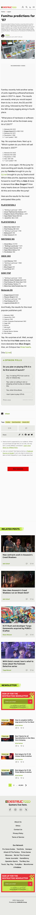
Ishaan (7, 35)
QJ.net (4, 174)
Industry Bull (25, 422)
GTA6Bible (17, 867)
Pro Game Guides (8, 849)
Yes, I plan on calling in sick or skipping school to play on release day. (18, 384)
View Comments (18, 469)
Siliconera (8, 855)
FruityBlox (18, 864)
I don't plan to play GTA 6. (15, 394)
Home (3, 11)
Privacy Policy (23, 706)
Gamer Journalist (12, 858)
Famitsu (8, 422)
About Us (18, 822)
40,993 (21, 785)
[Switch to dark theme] (30, 7)
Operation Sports (11, 861)
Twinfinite (20, 849)
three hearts (25, 347)
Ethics (18, 826)
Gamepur (28, 849)
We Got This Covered (21, 855)
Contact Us (18, 829)
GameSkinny (24, 858)
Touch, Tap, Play (7, 864)
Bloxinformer (28, 864)
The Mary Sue (24, 861)
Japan (9, 11)
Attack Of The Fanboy (12, 852)
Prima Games (26, 852)
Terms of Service (13, 706)
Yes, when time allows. (14, 390)
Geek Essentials (16, 422)
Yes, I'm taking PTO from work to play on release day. (17, 377)
